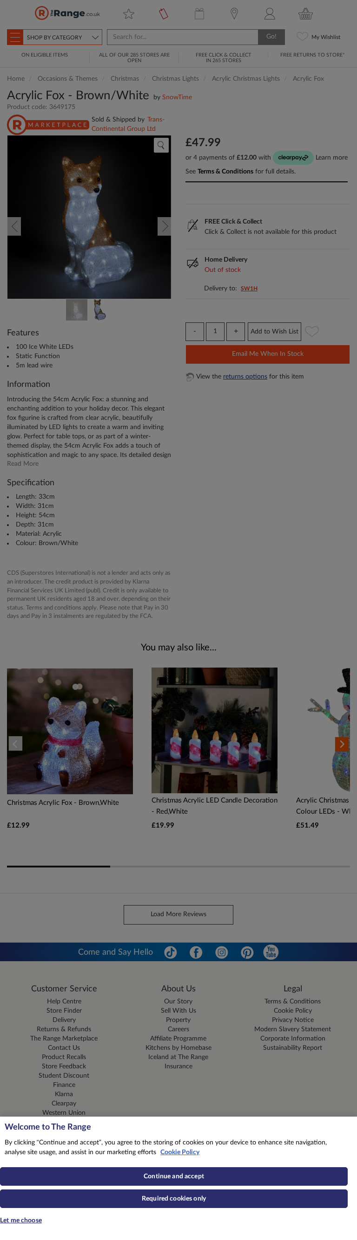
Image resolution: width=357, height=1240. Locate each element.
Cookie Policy (179, 1152)
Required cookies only (174, 1198)
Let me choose (21, 1220)
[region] (178, 1178)
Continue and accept (174, 1176)
